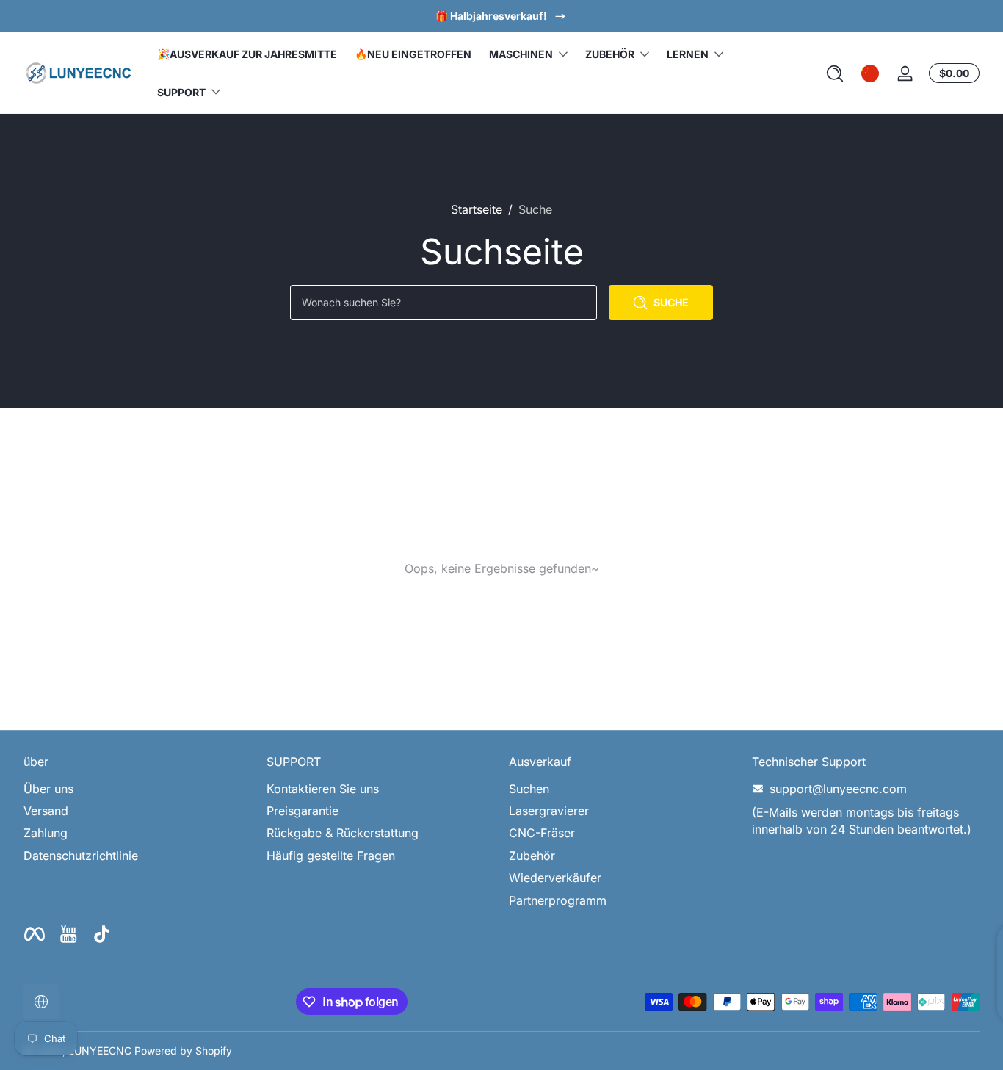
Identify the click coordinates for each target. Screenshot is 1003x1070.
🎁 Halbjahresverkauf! (491, 16)
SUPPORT (181, 92)
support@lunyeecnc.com (838, 788)
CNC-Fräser (542, 832)
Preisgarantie (302, 810)
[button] (834, 73)
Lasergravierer (549, 810)
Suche (535, 209)
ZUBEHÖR (609, 54)
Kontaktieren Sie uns (323, 788)
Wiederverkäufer (555, 877)
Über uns (48, 788)
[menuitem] (137, 789)
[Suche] (835, 73)
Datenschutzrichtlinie (80, 855)
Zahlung (45, 832)
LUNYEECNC (99, 1050)
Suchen (529, 788)
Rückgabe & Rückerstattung (343, 832)
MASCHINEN (521, 54)
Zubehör (532, 855)
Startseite (476, 209)
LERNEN (688, 54)
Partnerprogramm (557, 900)
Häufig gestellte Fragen (331, 855)
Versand (45, 810)
